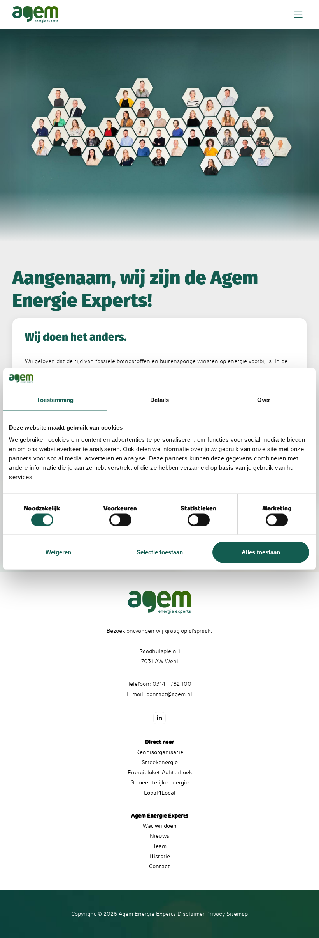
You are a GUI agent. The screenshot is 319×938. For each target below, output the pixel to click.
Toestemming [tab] (55, 399)
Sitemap (237, 914)
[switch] (120, 519)
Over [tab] (263, 399)
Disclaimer (191, 914)
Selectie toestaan (160, 552)
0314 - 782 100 (171, 684)
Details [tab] (159, 399)
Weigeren (58, 552)
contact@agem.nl (169, 694)
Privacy (215, 914)
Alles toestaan (261, 552)
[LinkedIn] (159, 718)
